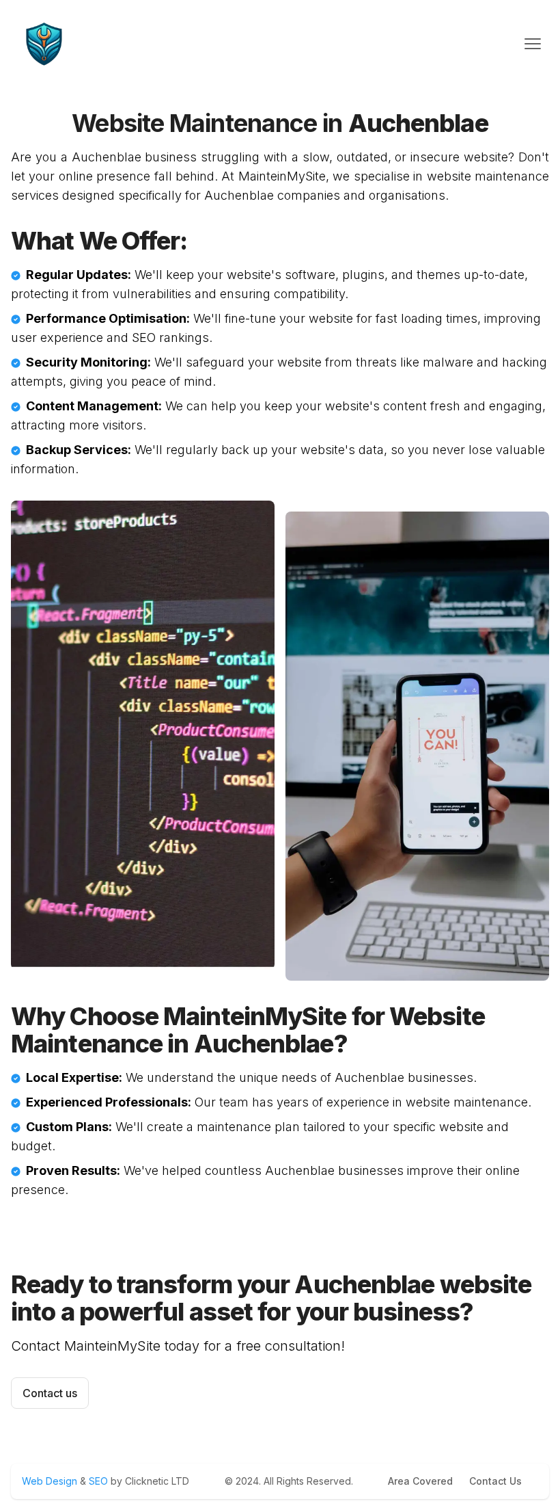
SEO (98, 1481)
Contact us (50, 1393)
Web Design (51, 1481)
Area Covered (420, 1481)
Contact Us (495, 1481)
